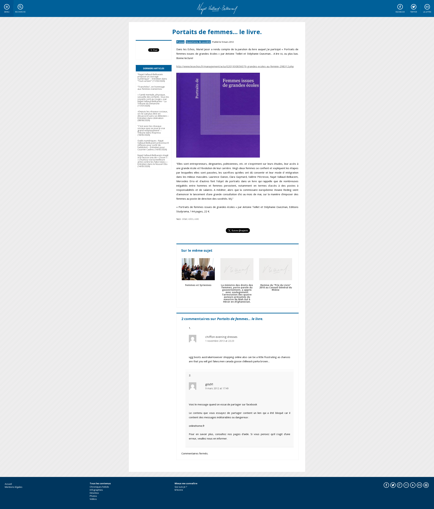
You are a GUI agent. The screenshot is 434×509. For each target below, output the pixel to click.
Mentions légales (13, 486)
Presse (180, 41)
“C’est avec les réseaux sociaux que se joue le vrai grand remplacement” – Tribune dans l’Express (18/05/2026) (151, 130)
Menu (6, 12)
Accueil (8, 483)
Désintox (94, 492)
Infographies (96, 489)
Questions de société (198, 41)
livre (196, 219)
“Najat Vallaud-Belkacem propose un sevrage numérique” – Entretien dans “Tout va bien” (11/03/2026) (152, 77)
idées (190, 219)
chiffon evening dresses (221, 337)
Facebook (400, 12)
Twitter (413, 12)
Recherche (20, 12)
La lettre (427, 12)
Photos (93, 495)
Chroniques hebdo (99, 486)
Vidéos (93, 499)
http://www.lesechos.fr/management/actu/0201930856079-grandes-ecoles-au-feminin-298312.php (235, 66)
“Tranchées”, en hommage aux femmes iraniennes (151, 87)
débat (184, 219)
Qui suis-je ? (181, 486)
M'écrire (179, 489)
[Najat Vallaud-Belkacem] (217, 8)
